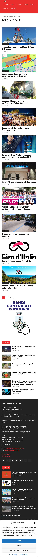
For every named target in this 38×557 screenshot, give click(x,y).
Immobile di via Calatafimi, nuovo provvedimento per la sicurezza (14, 75)
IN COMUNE (9, 16)
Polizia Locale (5, 44)
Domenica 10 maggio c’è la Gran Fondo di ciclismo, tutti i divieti (18, 287)
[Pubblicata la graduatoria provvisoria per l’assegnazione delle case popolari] (6, 509)
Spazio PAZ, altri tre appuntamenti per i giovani (24, 347)
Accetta (19, 540)
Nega (19, 545)
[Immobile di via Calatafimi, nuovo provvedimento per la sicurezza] (19, 63)
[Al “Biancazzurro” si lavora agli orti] (6, 366)
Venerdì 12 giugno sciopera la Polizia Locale (19, 182)
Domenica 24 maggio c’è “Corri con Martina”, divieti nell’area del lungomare (17, 208)
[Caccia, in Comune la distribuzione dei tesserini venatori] (6, 357)
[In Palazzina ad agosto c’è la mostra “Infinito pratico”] (6, 392)
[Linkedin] (12, 460)
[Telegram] (21, 460)
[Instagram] (8, 460)
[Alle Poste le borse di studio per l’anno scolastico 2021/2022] (6, 474)
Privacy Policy (24, 554)
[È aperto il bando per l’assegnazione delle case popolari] (6, 500)
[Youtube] (29, 460)
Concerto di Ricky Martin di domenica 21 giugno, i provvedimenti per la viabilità (17, 156)
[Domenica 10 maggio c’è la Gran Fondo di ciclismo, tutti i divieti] (19, 275)
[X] (25, 460)
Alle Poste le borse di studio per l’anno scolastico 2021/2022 (24, 473)
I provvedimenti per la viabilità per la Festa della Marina (18, 48)
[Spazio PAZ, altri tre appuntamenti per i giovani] (6, 349)
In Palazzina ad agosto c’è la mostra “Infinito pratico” (23, 390)
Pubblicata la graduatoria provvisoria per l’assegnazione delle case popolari (24, 507)
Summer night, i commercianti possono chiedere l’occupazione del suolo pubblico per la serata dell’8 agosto (24, 382)
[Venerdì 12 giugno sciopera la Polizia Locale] (19, 171)
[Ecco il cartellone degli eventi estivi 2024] (6, 483)
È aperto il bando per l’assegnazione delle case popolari (23, 498)
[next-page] (14, 297)
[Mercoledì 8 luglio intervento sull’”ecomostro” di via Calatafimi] (19, 90)
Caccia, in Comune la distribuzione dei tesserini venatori (23, 356)
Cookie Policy (13, 554)
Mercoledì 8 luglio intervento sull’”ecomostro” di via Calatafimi (14, 102)
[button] (35, 523)
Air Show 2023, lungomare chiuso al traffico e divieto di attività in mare (22, 490)
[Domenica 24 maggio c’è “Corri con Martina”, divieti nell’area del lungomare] (19, 196)
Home (3, 16)
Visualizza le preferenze (19, 550)
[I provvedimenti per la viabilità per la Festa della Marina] (19, 36)
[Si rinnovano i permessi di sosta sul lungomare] (19, 223)
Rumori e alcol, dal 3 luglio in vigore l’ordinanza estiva (15, 129)
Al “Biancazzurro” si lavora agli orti (22, 364)
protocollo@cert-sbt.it (12, 450)
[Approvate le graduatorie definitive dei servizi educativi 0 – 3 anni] (6, 375)
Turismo (4, 125)
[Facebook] (3, 460)
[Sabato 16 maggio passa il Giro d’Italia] (19, 250)
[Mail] (16, 460)
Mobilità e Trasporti (6, 152)
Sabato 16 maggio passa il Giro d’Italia (16, 261)
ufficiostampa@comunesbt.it (15, 448)
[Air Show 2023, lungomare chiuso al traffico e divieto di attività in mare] (6, 492)
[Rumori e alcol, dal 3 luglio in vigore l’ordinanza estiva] (19, 117)
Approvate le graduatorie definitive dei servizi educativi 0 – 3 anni (24, 373)
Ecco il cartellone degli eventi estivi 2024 (23, 481)
